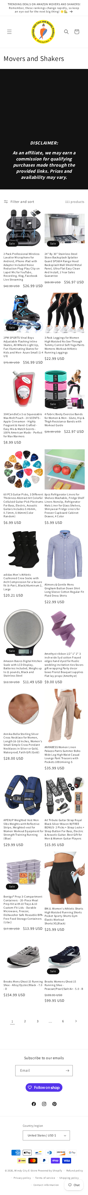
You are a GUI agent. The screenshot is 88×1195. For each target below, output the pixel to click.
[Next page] (76, 1021)
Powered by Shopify (50, 1170)
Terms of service (45, 1177)
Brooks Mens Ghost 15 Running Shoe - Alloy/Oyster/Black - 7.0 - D (23, 985)
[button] (9, 32)
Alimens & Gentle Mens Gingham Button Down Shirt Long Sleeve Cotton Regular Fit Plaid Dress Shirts (64, 590)
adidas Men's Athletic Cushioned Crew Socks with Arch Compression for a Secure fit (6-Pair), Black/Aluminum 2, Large (23, 582)
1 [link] (12, 1021)
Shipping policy (69, 1177)
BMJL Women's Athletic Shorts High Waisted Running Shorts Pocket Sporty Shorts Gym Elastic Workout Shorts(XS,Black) (64, 916)
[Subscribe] (67, 1070)
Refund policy (74, 1170)
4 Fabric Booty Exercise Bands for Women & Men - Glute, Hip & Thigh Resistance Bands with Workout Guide (64, 419)
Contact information (46, 1185)
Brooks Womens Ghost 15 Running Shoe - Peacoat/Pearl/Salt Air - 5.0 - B (64, 985)
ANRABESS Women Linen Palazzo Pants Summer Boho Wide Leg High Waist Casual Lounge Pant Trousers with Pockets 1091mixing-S (62, 754)
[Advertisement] (44, 107)
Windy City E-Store (25, 1170)
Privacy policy (22, 1177)
